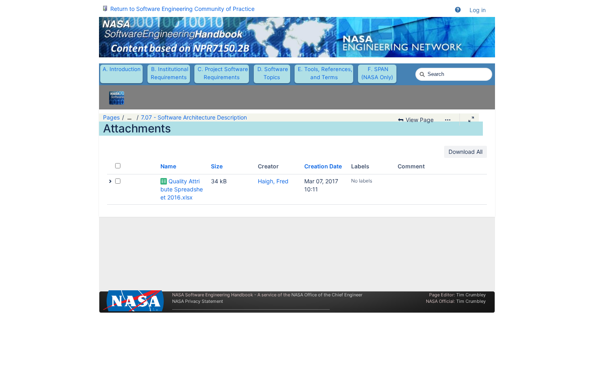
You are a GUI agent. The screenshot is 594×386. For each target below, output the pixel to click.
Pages (111, 117)
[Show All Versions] (110, 181)
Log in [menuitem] (478, 9)
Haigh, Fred (273, 181)
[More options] (447, 120)
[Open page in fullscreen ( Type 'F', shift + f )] (471, 119)
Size (217, 166)
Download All (465, 151)
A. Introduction (122, 69)
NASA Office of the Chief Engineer (326, 295)
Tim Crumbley (471, 295)
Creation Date (323, 166)
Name (168, 166)
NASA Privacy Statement (197, 301)
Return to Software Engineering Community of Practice (182, 8)
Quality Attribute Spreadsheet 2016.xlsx (181, 189)
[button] (457, 10)
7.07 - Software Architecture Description (194, 117)
